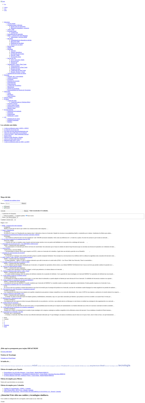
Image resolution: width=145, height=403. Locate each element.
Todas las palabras (9, 215)
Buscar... (3, 203)
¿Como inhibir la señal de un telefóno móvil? (14, 275)
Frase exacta (30, 215)
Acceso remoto (11, 23)
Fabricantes (7, 91)
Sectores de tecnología (13, 88)
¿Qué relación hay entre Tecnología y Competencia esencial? (19, 289)
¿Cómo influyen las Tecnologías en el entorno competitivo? (18, 307)
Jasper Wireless (11, 96)
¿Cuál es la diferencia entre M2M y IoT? (13, 293)
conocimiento (27, 365)
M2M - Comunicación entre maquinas (12, 225)
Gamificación (14, 32)
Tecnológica (112, 365)
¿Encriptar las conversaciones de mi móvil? (13, 253)
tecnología (124, 365)
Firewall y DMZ (15, 55)
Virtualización (65, 366)
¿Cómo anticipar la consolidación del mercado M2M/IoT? (18, 280)
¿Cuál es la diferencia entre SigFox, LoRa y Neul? (16, 271)
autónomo (58, 365)
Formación (10, 112)
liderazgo (13, 365)
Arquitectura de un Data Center (19, 67)
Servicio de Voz (11, 58)
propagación (53, 365)
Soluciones (7, 22)
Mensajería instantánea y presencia (20, 28)
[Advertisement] (72, 16)
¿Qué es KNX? (6, 248)
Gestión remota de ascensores (10, 302)
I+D (5, 117)
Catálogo (6, 7)
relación (48, 365)
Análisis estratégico (12, 78)
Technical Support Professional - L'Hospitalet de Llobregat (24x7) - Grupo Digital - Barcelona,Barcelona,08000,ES (34, 374)
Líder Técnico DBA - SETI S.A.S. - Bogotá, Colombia (18, 390)
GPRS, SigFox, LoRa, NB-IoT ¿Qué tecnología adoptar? (17, 257)
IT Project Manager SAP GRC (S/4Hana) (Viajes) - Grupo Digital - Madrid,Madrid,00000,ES (29, 375)
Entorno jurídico (8, 97)
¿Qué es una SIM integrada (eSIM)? (12, 266)
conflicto (44, 365)
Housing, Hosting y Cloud (18, 72)
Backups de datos (15, 69)
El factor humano (8, 109)
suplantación (18, 365)
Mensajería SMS (15, 41)
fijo (31, 365)
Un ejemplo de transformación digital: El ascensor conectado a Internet (20, 234)
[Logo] (3, 1)
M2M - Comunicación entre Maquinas (17, 35)
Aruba (9, 93)
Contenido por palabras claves (12, 200)
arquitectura (94, 366)
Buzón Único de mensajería (18, 26)
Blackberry (10, 94)
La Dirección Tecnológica (14, 85)
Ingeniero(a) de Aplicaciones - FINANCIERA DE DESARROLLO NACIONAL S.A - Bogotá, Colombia (32, 391)
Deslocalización (11, 84)
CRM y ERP (10, 29)
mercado (72, 365)
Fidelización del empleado (14, 111)
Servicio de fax (15, 61)
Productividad (11, 114)
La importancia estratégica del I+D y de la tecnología (17, 284)
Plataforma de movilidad (17, 43)
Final (5, 326)
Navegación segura (16, 56)
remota (81, 365)
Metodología (10, 87)
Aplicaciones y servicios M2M (19, 37)
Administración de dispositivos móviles (21, 40)
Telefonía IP (14, 63)
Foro (5, 4)
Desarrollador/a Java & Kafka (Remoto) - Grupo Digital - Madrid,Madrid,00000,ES (26, 372)
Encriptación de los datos (17, 53)
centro (116, 365)
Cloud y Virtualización (8, 230)
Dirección (107, 365)
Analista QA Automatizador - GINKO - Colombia (17, 388)
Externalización (11, 82)
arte (22, 365)
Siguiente (6, 325)
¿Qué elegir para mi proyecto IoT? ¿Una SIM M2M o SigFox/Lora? (20, 243)
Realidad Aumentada (12, 120)
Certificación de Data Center (18, 70)
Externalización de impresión (15, 34)
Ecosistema (10, 79)
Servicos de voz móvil (16, 44)
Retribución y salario (12, 115)
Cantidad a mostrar (6, 220)
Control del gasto (11, 100)
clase (85, 365)
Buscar (24, 203)
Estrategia (6, 75)
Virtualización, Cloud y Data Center (16, 64)
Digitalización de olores (13, 118)
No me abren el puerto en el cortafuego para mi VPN (16, 239)
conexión (76, 365)
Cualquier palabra (20, 215)
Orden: (4, 217)
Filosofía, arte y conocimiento (15, 76)
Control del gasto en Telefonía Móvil (20, 102)
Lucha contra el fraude (13, 105)
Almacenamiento (15, 66)
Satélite (9, 47)
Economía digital (11, 31)
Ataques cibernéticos (16, 52)
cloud (102, 365)
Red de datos (10, 46)
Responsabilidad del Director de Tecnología (19, 90)
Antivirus (13, 50)
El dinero (6, 99)
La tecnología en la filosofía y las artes (13, 311)
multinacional (7, 365)
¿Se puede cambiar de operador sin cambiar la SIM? (16, 262)
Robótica (9, 121)
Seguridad (10, 49)
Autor (5, 8)
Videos (5, 10)
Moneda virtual (11, 108)
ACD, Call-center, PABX (17, 60)
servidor (39, 365)
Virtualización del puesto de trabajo (16, 73)
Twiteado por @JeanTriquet (8, 358)
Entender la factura (12, 103)
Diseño (2, 365)
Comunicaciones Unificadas (14, 25)
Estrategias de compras (13, 106)
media (88, 365)
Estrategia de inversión (13, 81)
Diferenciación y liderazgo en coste (12, 298)
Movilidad (10, 38)
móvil (34, 365)
